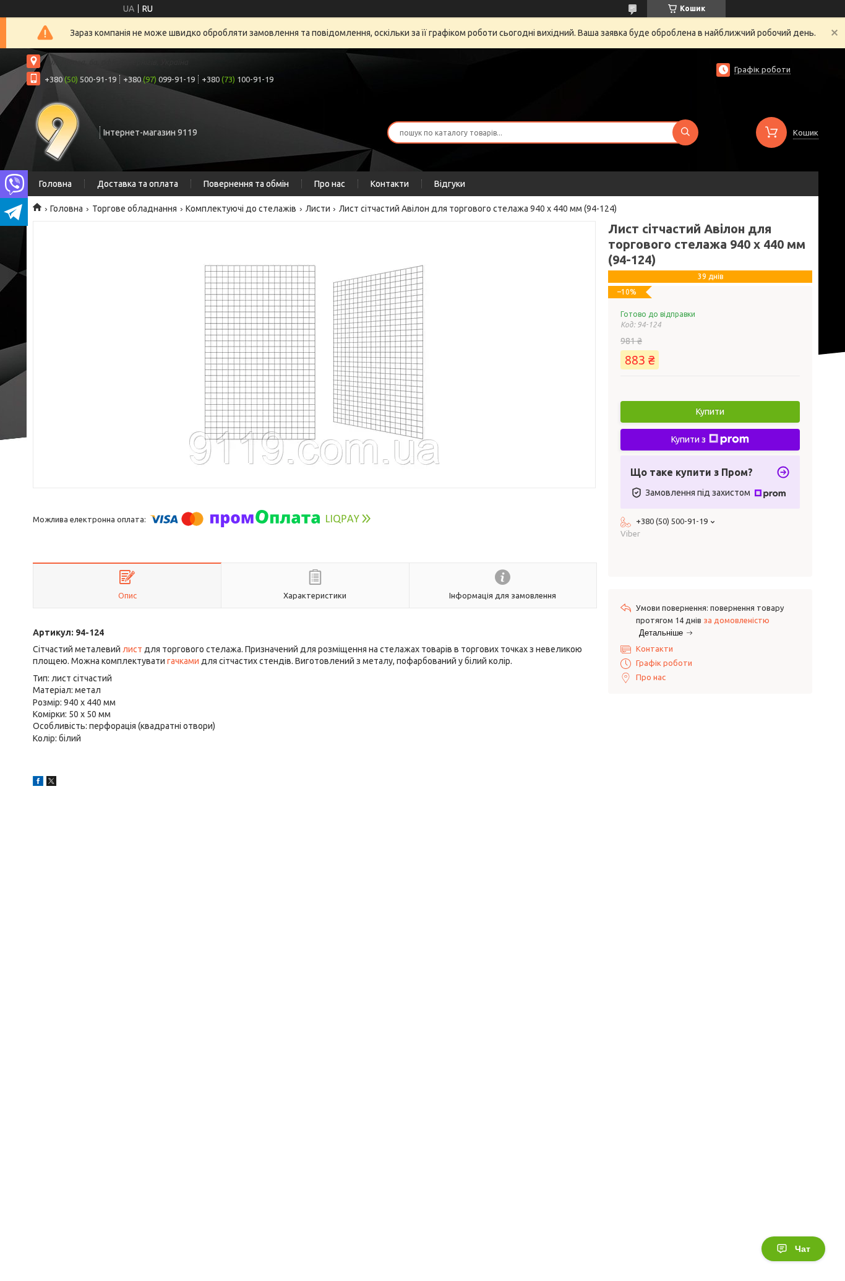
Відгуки (449, 183)
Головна (55, 183)
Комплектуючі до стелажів (241, 209)
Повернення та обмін (246, 183)
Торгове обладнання (134, 209)
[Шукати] (685, 132)
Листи (318, 209)
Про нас (329, 183)
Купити (710, 411)
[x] (51, 783)
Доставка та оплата (137, 183)
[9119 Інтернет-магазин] (57, 131)
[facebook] (38, 783)
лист (132, 649)
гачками (183, 661)
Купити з (688, 439)
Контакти (390, 183)
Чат (802, 1249)
